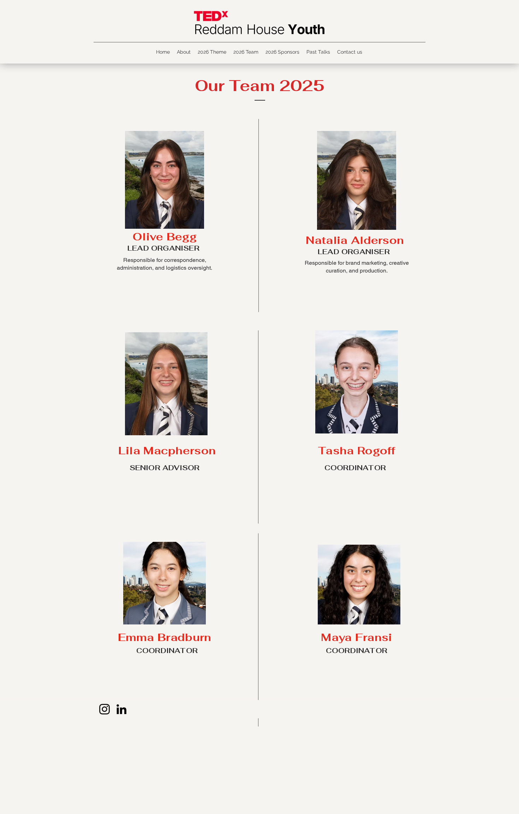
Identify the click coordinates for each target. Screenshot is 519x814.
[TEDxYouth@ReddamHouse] (121, 709)
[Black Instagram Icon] (104, 709)
